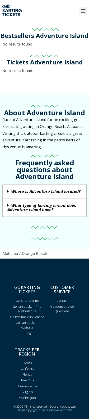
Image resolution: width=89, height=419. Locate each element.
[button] (83, 10)
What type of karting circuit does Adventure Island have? (41, 207)
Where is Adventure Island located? (45, 191)
